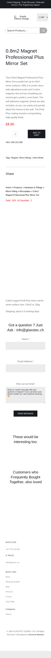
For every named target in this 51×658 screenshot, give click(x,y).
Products (18, 187)
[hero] (21, 16)
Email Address (26, 361)
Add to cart (36, 134)
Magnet (14, 157)
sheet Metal (37, 157)
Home (8, 187)
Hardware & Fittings (33, 187)
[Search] (43, 30)
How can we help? (25, 384)
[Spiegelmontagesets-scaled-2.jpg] (25, 247)
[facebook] (30, 645)
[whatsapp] (43, 645)
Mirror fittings (25, 157)
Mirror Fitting (11, 191)
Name (25, 339)
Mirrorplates (25, 191)
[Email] (42, 174)
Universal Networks (36, 635)
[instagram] (24, 645)
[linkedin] (36, 645)
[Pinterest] (37, 174)
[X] (32, 174)
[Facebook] (27, 174)
